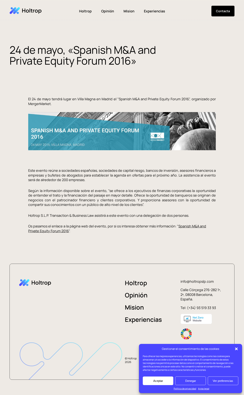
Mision (129, 11)
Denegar (190, 380)
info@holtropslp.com (197, 281)
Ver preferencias (223, 380)
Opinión (107, 11)
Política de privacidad (185, 388)
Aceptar (158, 380)
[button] (236, 349)
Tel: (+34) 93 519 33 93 (198, 307)
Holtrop (85, 11)
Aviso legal (203, 388)
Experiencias (154, 11)
